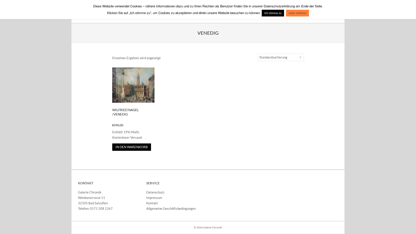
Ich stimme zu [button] (272, 13)
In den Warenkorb (131, 147)
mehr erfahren (297, 13)
